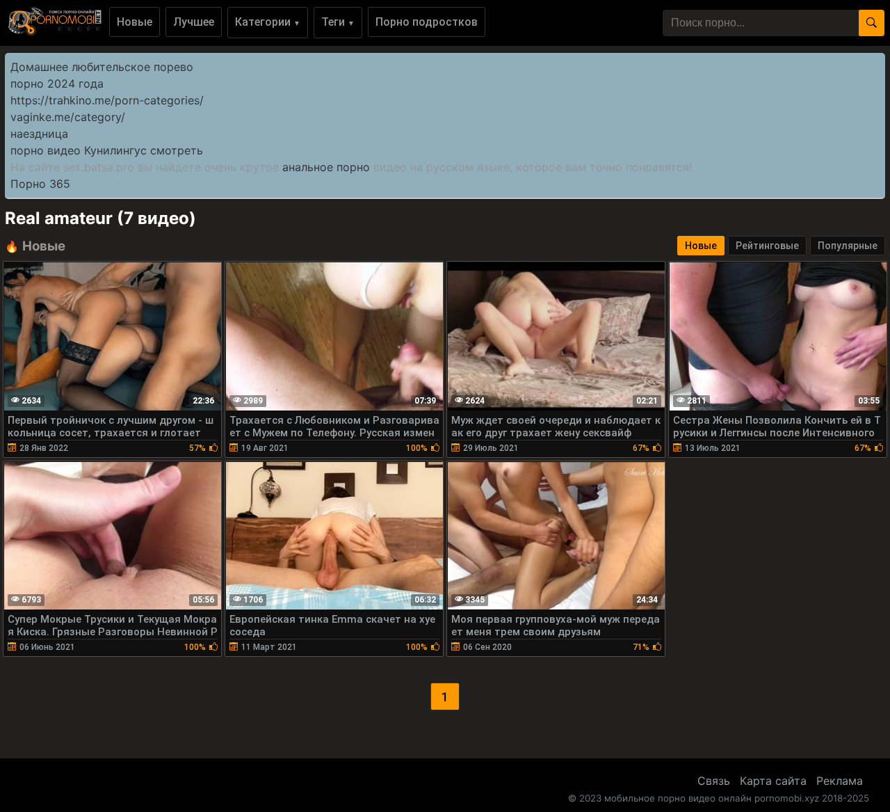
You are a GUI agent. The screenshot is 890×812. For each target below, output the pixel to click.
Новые (134, 22)
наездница (39, 134)
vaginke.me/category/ (67, 117)
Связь (713, 781)
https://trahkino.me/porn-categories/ (107, 100)
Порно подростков (426, 22)
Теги (338, 22)
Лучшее (193, 22)
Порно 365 (40, 184)
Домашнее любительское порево (101, 67)
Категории (267, 22)
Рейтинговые (767, 245)
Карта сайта (773, 781)
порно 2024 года (57, 83)
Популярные (847, 245)
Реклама (839, 781)
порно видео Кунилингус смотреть (106, 150)
